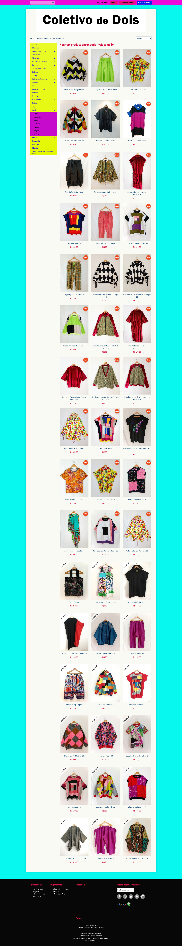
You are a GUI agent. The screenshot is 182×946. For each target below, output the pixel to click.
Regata (61, 38)
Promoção (36, 141)
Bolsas (34, 138)
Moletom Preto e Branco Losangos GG (105, 295)
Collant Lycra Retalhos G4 (106, 602)
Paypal (56, 891)
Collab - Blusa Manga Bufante (74, 89)
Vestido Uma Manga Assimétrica (74, 653)
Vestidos (35, 82)
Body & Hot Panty (39, 89)
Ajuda (36, 891)
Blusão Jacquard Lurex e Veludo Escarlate (137, 398)
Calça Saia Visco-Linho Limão (105, 89)
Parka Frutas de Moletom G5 (137, 551)
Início (32, 38)
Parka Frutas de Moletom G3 (74, 448)
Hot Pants (35, 145)
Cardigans (36, 75)
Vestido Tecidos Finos (137, 141)
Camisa (35, 65)
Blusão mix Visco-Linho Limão (74, 346)
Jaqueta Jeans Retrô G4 (105, 653)
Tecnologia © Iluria (91, 940)
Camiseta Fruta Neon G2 (137, 89)
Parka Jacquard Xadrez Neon (105, 192)
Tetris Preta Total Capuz (137, 602)
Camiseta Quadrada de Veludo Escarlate (74, 398)
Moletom (37, 120)
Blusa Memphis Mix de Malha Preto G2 (137, 449)
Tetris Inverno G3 (74, 243)
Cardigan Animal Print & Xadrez (137, 858)
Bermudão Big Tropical (74, 704)
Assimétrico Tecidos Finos (74, 551)
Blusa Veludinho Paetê (137, 499)
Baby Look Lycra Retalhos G (137, 756)
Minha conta (128, 2)
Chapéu (35, 148)
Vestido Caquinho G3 (137, 704)
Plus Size (35, 48)
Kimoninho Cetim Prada (105, 141)
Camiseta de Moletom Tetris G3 (137, 243)
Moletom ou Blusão (39, 51)
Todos (34, 44)
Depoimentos (39, 894)
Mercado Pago (60, 894)
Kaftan (34, 103)
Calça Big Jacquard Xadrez (74, 294)
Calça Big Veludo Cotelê (105, 243)
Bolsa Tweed (74, 602)
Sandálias (35, 93)
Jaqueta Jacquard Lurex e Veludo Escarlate (105, 347)
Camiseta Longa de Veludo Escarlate (136, 193)
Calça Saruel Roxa (137, 653)
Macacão (35, 58)
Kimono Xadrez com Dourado (74, 858)
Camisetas (36, 55)
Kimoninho (36, 100)
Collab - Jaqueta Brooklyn (74, 141)
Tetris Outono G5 (74, 807)
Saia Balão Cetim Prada (74, 192)
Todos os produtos (43, 38)
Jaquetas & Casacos (39, 62)
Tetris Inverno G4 (105, 448)
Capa (34, 107)
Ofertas (35, 96)
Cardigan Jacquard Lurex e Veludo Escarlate (105, 398)
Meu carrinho (145, 2)
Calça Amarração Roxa (105, 858)
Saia (33, 86)
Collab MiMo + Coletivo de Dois (42, 152)
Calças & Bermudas (39, 79)
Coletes (35, 72)
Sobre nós (38, 889)
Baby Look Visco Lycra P (74, 499)
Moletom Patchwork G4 (105, 807)
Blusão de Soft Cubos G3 (74, 756)
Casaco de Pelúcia (39, 69)
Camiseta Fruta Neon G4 (105, 499)
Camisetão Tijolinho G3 (106, 704)
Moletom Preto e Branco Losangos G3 (137, 295)
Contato (37, 896)
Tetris (54, 38)
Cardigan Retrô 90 (105, 756)
